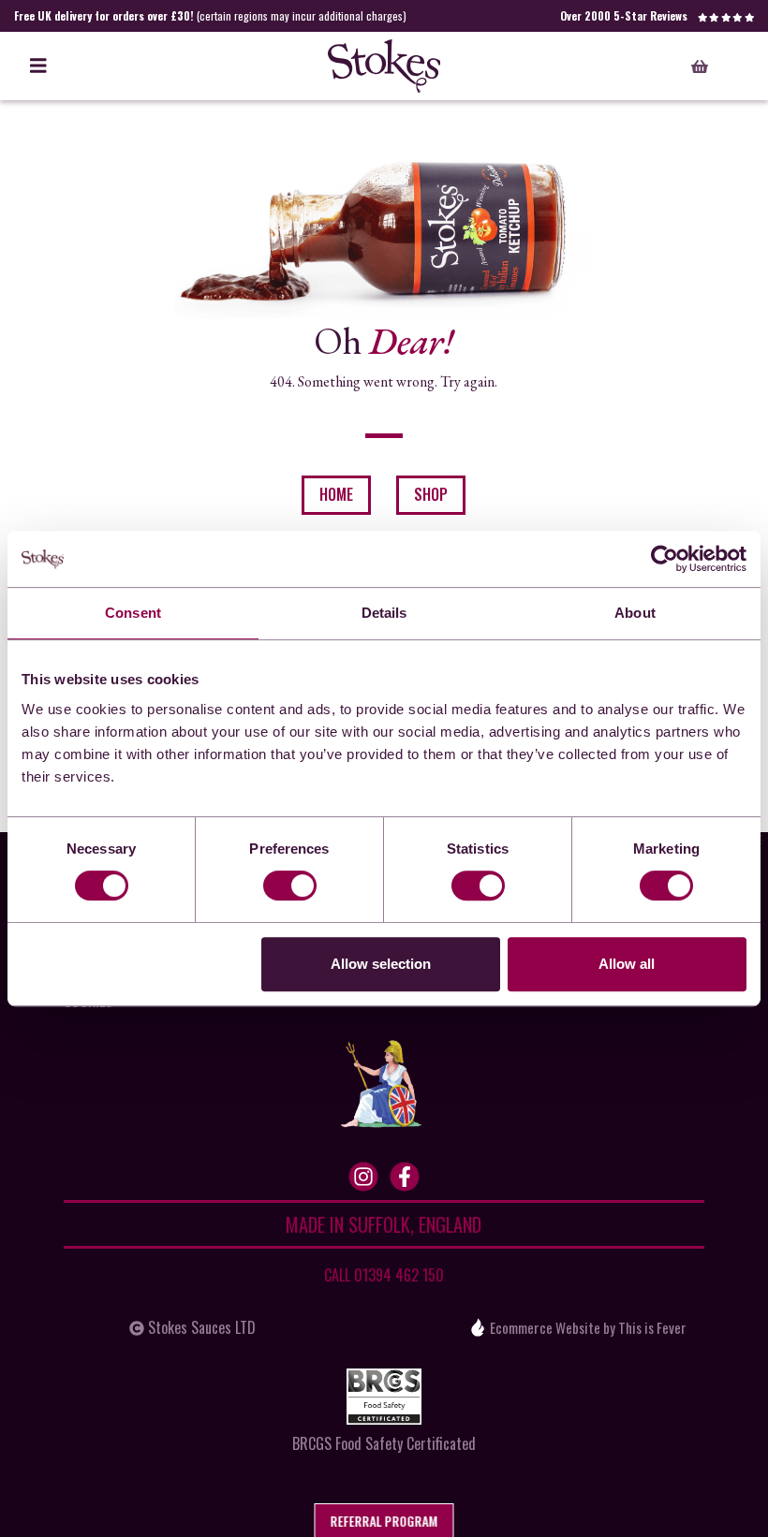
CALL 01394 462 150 (384, 1275)
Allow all (626, 964)
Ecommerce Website (545, 1327)
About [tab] (635, 613)
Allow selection (381, 964)
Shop (431, 494)
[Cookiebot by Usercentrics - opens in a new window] (664, 559)
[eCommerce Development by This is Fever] (477, 1327)
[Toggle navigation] (38, 66)
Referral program (384, 1520)
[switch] (290, 885)
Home (336, 494)
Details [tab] (384, 613)
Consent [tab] (133, 613)
